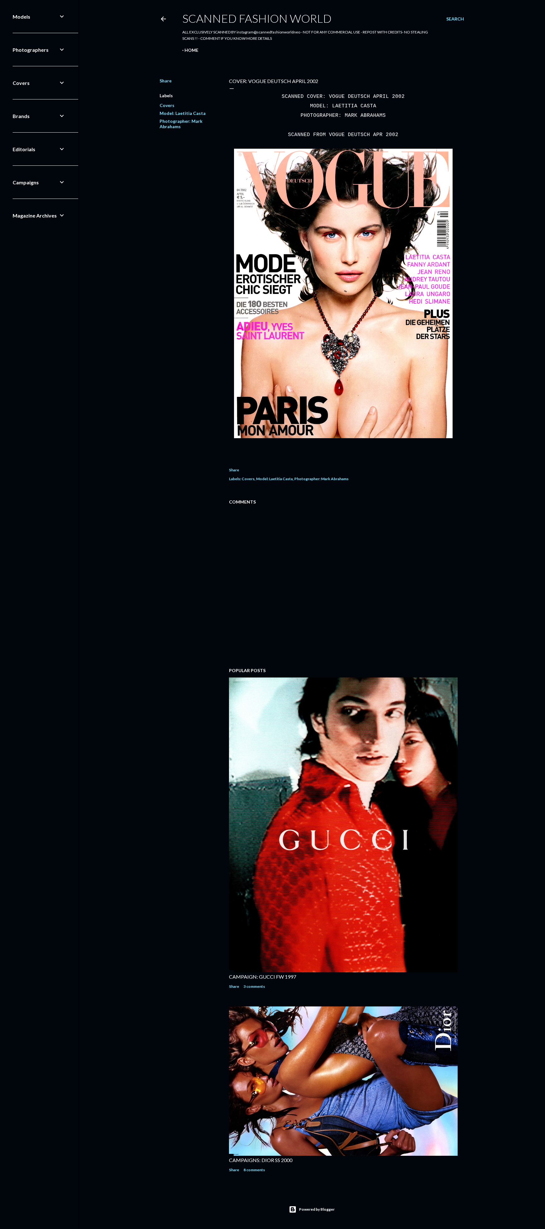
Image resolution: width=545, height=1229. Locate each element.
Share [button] (166, 80)
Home (191, 50)
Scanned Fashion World (256, 18)
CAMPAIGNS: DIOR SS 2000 (260, 1160)
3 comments (254, 986)
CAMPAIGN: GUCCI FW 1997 (262, 977)
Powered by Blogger (317, 1209)
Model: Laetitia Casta (183, 113)
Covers (167, 105)
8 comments (254, 1169)
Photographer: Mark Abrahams (321, 478)
